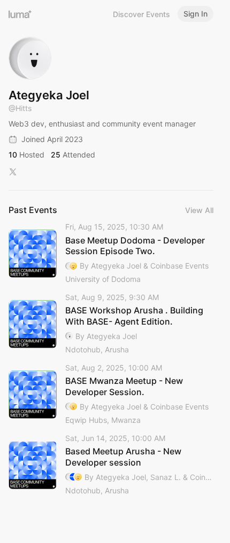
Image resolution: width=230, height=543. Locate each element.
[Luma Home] (20, 13)
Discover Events (141, 14)
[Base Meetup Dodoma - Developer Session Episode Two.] (111, 253)
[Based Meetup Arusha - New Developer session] (111, 465)
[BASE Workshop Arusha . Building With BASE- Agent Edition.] (111, 324)
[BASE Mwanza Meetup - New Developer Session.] (111, 394)
